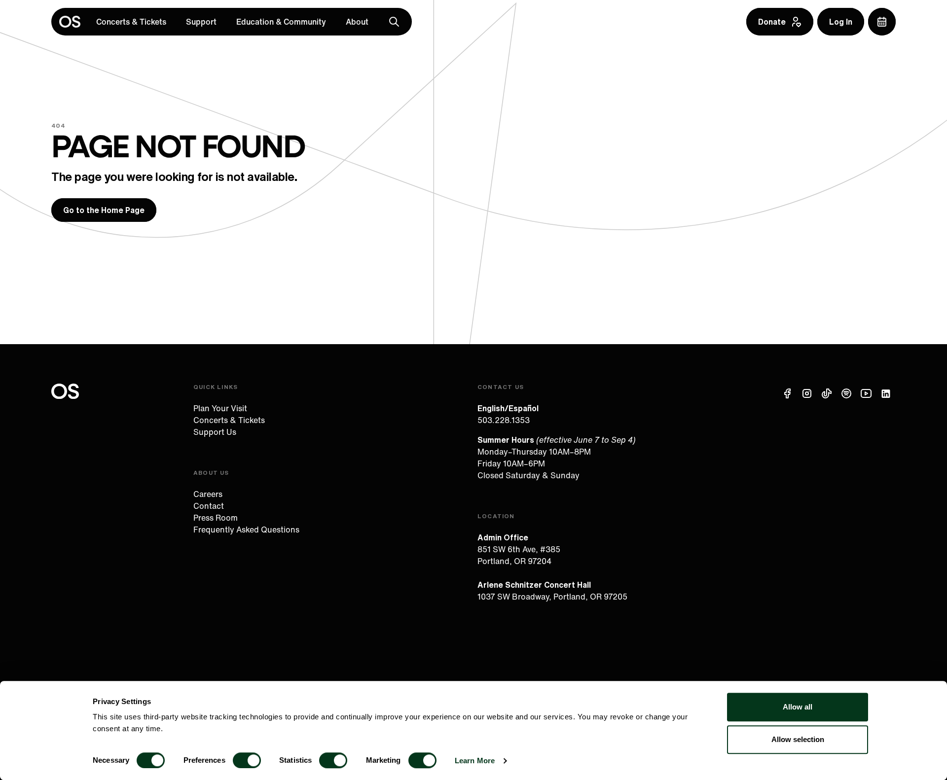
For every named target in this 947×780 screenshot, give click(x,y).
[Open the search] (394, 21)
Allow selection (797, 739)
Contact (208, 506)
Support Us (214, 432)
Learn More (475, 760)
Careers (207, 494)
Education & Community (281, 22)
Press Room (215, 518)
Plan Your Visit (220, 408)
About (357, 22)
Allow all (797, 707)
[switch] (247, 760)
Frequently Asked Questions (246, 529)
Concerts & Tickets (131, 22)
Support (201, 22)
